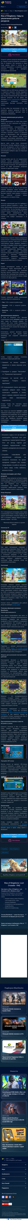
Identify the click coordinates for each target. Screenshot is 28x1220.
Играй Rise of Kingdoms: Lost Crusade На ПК (14, 427)
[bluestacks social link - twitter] (13, 1197)
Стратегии (4, 849)
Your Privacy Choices (15, 1219)
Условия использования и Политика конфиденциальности (10, 1213)
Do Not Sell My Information (9, 1215)
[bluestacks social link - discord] (3, 1197)
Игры (11, 10)
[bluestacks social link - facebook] (10, 1197)
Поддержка (5, 1188)
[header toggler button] (26, 2)
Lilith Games (5, 852)
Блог (6, 10)
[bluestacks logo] (6, 2)
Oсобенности (5, 1174)
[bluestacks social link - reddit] (6, 1197)
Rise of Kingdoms (14, 849)
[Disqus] (14, 956)
